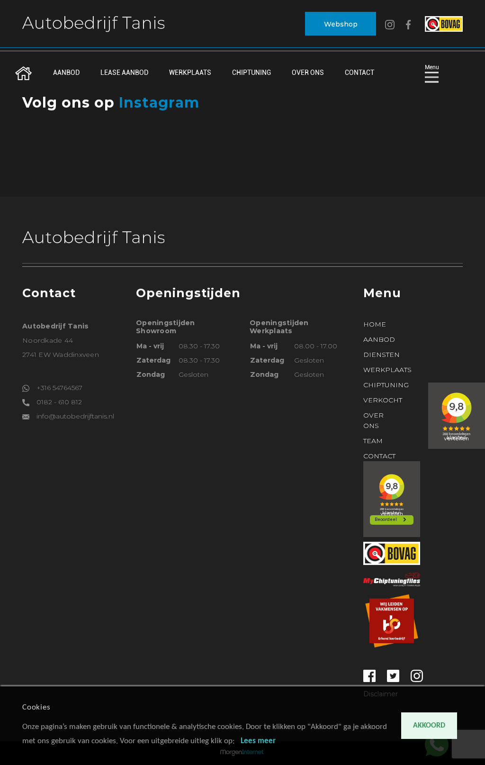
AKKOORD (429, 725)
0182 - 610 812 (59, 402)
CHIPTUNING (251, 72)
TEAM (373, 441)
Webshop (341, 24)
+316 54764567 (59, 387)
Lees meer (258, 741)
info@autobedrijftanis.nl (75, 416)
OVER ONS (308, 72)
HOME (374, 324)
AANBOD (66, 72)
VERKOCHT (382, 400)
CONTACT (359, 72)
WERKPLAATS (190, 72)
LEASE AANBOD (124, 72)
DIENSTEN (381, 354)
